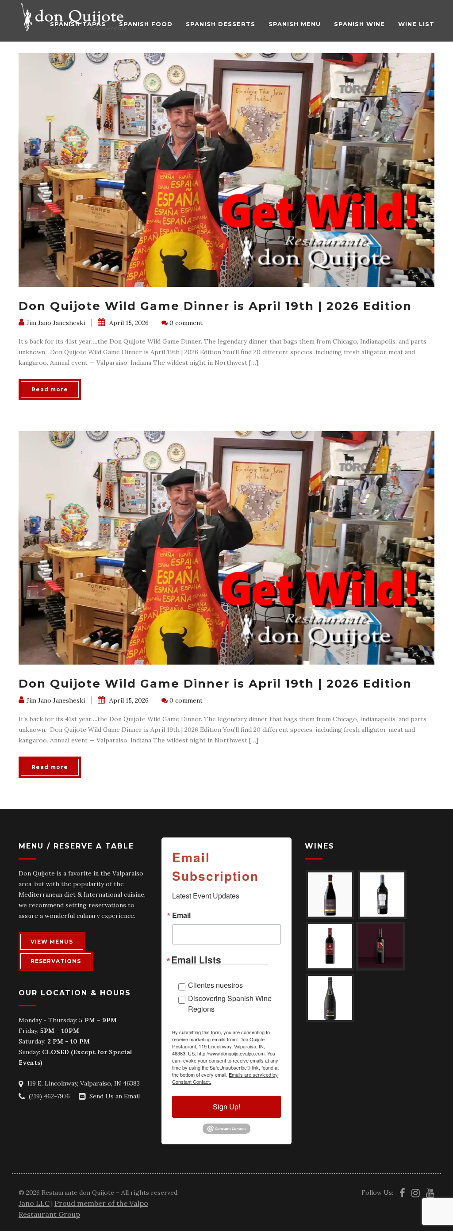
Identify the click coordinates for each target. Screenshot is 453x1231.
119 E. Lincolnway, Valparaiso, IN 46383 (83, 1083)
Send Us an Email (114, 1096)
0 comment (186, 323)
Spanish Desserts (220, 23)
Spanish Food (146, 23)
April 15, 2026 (128, 323)
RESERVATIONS (56, 961)
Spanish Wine (359, 23)
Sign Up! (226, 1106)
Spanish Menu (295, 23)
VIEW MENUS (52, 941)
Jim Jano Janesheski (56, 323)
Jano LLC (34, 1203)
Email (181, 915)
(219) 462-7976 (49, 1096)
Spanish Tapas (78, 23)
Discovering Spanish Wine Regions (230, 1003)
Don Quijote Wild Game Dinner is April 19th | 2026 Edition (215, 306)
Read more (49, 389)
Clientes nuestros (215, 985)
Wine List (416, 23)
